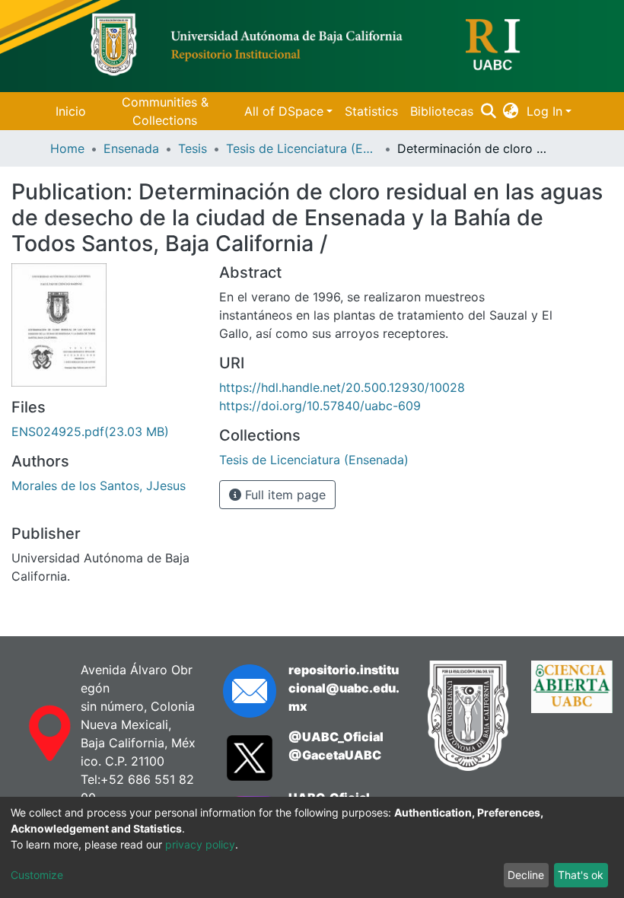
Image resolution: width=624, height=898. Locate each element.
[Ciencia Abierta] (572, 716)
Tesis (192, 148)
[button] (511, 111)
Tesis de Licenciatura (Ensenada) (302, 148)
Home (67, 148)
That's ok (580, 874)
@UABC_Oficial (336, 736)
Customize (37, 874)
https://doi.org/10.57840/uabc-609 (320, 405)
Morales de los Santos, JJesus (98, 485)
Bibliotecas (441, 111)
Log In (544, 111)
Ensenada (131, 148)
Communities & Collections (165, 111)
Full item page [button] (283, 494)
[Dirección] (34, 734)
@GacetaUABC (334, 755)
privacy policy (200, 844)
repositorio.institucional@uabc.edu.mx (344, 688)
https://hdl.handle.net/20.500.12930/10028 (342, 387)
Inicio (71, 111)
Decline (526, 874)
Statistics (371, 111)
